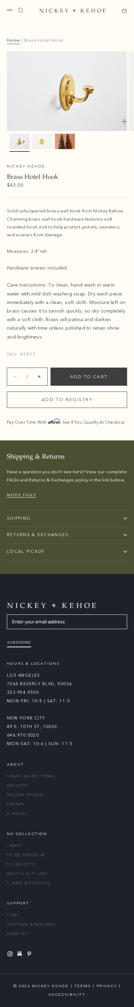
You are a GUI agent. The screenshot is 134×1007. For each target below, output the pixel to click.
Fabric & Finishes (28, 883)
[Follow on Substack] (20, 954)
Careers (17, 813)
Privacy (107, 986)
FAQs (13, 914)
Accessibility (67, 994)
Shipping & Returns (31, 924)
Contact (18, 933)
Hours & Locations (31, 776)
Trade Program (26, 855)
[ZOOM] (124, 121)
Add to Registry (67, 400)
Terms (82, 986)
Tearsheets (21, 864)
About (14, 845)
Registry (17, 785)
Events (15, 804)
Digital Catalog (27, 873)
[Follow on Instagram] (11, 954)
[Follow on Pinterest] (30, 954)
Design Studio (25, 794)
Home (13, 40)
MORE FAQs (21, 495)
